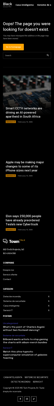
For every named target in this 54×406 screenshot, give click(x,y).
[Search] (48, 55)
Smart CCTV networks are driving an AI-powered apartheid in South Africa (24, 112)
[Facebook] (20, 399)
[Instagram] (27, 399)
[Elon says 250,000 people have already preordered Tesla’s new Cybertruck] (27, 207)
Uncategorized (10, 323)
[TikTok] (33, 399)
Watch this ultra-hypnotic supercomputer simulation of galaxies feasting (25, 355)
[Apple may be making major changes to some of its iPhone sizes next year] (27, 153)
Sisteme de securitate (14, 335)
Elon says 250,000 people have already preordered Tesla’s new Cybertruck (23, 220)
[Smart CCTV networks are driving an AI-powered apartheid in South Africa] (27, 99)
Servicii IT (10, 122)
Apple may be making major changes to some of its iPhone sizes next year (25, 166)
